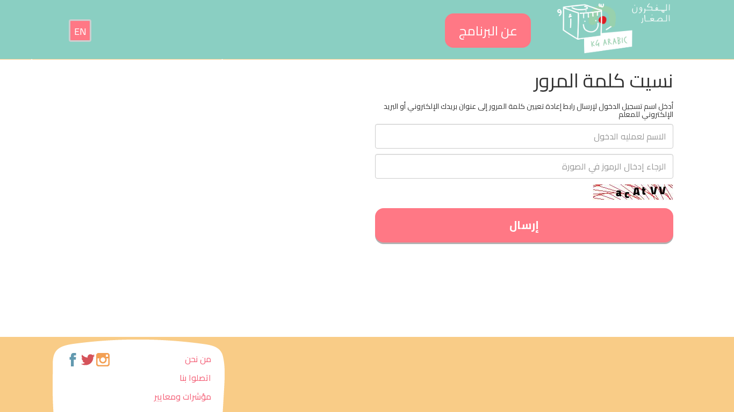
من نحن (198, 359)
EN (80, 31)
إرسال (524, 225)
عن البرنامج (488, 31)
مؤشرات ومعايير (182, 396)
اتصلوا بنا (195, 378)
